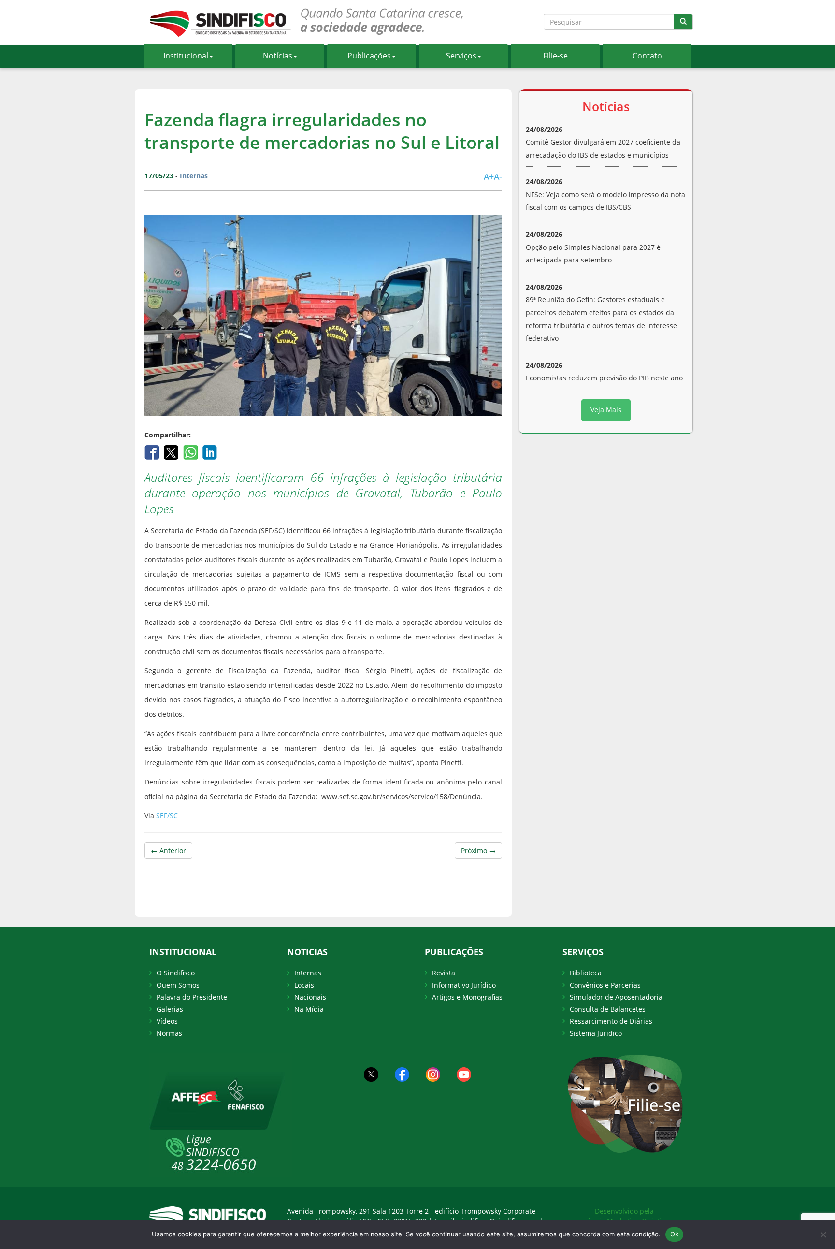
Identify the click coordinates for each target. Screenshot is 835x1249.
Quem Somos (178, 984)
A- (498, 176)
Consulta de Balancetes (608, 1009)
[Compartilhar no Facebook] (152, 451)
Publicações (369, 55)
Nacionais (310, 997)
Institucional (185, 55)
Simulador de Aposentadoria (616, 997)
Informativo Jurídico (464, 984)
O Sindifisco (176, 972)
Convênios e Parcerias (605, 984)
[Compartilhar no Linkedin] (209, 451)
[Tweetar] (172, 451)
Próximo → (478, 850)
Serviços (461, 55)
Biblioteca (586, 972)
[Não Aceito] (823, 1234)
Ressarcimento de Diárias (611, 1021)
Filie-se (555, 55)
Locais (304, 984)
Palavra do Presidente (192, 997)
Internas (307, 972)
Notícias (277, 55)
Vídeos (167, 1021)
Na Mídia (309, 1009)
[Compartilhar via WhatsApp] (191, 451)
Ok (674, 1234)
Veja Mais (605, 409)
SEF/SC (167, 815)
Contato (647, 55)
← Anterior (168, 850)
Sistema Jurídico (596, 1033)
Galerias (170, 1009)
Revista (443, 972)
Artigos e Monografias (467, 997)
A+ (489, 176)
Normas (169, 1033)
